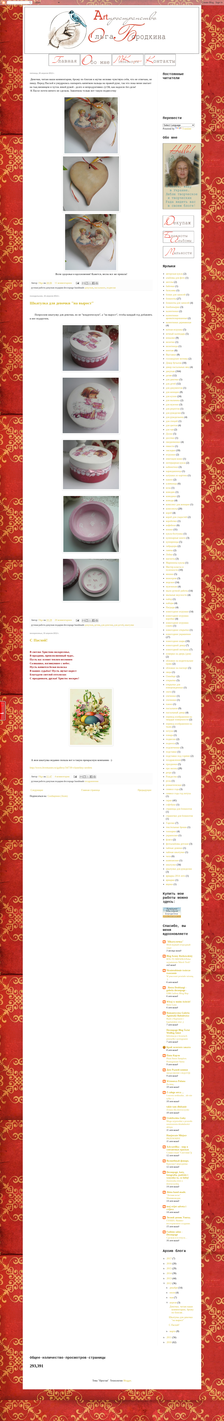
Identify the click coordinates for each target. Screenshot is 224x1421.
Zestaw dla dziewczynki (177, 1109)
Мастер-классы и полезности (175, 568)
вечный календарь (175, 334)
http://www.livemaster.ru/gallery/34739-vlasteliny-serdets (61, 767)
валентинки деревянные (178, 322)
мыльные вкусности (176, 595)
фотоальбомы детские (177, 844)
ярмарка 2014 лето (175, 876)
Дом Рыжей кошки (177, 1070)
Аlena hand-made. (176, 1192)
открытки (171, 680)
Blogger (127, 1380)
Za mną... (170, 1084)
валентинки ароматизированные (176, 317)
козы (168, 488)
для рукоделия (173, 413)
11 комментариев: (64, 283)
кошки (169, 529)
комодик (170, 492)
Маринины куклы (175, 562)
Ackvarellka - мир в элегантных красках (177, 1148)
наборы (170, 603)
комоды (170, 500)
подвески (111, 288)
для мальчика (173, 400)
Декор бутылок (173, 363)
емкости (170, 446)
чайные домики (174, 848)
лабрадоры (171, 546)
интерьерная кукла (176, 463)
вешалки (170, 338)
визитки (170, 342)
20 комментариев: (64, 620)
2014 (169, 1273)
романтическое (173, 785)
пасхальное (100, 288)
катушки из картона (176, 475)
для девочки (107, 625)
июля (173, 1292)
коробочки (171, 521)
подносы (170, 743)
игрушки (170, 454)
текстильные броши (176, 827)
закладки (170, 450)
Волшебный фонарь (177, 1161)
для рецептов (173, 408)
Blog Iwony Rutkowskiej (179, 956)
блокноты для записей (177, 303)
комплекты (171, 508)
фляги (169, 839)
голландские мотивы (177, 358)
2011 (169, 1337)
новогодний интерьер (177, 649)
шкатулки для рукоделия (179, 869)
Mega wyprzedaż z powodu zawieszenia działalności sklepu (179, 1124)
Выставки (171, 354)
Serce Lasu (171, 1004)
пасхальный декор (175, 712)
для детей (119, 625)
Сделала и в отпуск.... (176, 1237)
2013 (169, 1278)
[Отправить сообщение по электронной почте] (77, 283)
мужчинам (171, 586)
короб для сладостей (176, 517)
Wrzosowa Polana (175, 1081)
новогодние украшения (178, 634)
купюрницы (172, 542)
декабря (174, 1287)
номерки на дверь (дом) (178, 653)
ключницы (171, 483)
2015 (169, 1268)
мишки (169, 574)
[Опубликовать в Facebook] (93, 283)
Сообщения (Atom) (58, 796)
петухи (169, 731)
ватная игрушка (174, 329)
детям (97, 625)
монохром (171, 578)
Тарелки (170, 823)
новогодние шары (175, 641)
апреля (173, 1302)
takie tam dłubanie (176, 1106)
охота (169, 691)
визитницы (172, 346)
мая (172, 1297)
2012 (169, 1283)
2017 (169, 1258)
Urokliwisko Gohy (176, 1118)
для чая (169, 429)
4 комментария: (63, 776)
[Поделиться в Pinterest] (97, 283)
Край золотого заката (178, 1047)
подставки (171, 751)
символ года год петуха (178, 793)
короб (169, 513)
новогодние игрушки (177, 611)
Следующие (37, 790)
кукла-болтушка (174, 533)
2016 (169, 1263)
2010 (169, 1342)
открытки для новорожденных (174, 686)
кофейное (171, 525)
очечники (171, 696)
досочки (170, 438)
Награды (170, 607)
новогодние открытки (177, 630)
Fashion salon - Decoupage (174, 1233)
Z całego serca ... (175, 1092)
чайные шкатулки (175, 852)
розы (168, 781)
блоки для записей (176, 294)
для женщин (172, 392)
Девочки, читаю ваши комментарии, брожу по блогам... (181, 1309)
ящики (169, 884)
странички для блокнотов (179, 816)
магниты (170, 558)
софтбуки (171, 804)
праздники (171, 764)
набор (169, 599)
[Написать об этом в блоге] (87, 283)
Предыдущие (144, 790)
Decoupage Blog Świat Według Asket (178, 1031)
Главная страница (90, 790)
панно (169, 704)
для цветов (171, 425)
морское (170, 582)
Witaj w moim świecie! (178, 1001)
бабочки (170, 286)
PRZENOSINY (173, 1138)
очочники (171, 700)
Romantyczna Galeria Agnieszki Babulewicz (178, 1014)
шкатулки (129, 625)
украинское (172, 835)
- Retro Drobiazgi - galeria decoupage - (176, 989)
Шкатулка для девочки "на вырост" (62, 303)
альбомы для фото (175, 278)
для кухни (171, 396)
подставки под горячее (178, 756)
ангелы (169, 282)
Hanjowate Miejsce (176, 1135)
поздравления (91, 781)
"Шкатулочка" (175, 941)
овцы (168, 672)
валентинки (172, 311)
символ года (172, 789)
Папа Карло (173, 1055)
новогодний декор (175, 645)
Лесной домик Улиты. (178, 1217)
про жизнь (171, 768)
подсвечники (173, 747)
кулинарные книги (176, 538)
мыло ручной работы (177, 590)
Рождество (171, 776)
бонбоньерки (173, 307)
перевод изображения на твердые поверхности (179, 718)
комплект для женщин (178, 504)
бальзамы (171, 290)
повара (169, 735)
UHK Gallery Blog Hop (177, 993)
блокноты (171, 298)
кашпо (169, 479)
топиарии (171, 831)
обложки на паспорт (176, 668)
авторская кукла (174, 274)
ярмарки (170, 880)
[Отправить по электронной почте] (83, 283)
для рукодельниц (175, 417)
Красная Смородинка (177, 1163)
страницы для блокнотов (179, 809)
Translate (186, 128)
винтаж (170, 350)
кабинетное (172, 467)
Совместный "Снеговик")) (179, 1152)
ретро (169, 772)
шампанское (172, 860)
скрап (169, 800)
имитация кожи (174, 459)
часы (168, 856)
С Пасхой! (38, 640)
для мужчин (172, 404)
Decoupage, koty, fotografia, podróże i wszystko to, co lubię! (177, 1175)
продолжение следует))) (178, 1072)
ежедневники (173, 442)
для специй (172, 421)
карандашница (173, 471)
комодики (171, 496)
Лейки (169, 554)
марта (173, 1331)
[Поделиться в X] (90, 283)
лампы (169, 550)
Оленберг (171, 676)
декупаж (89, 288)
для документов (174, 388)
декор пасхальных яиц (177, 367)
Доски (169, 433)
